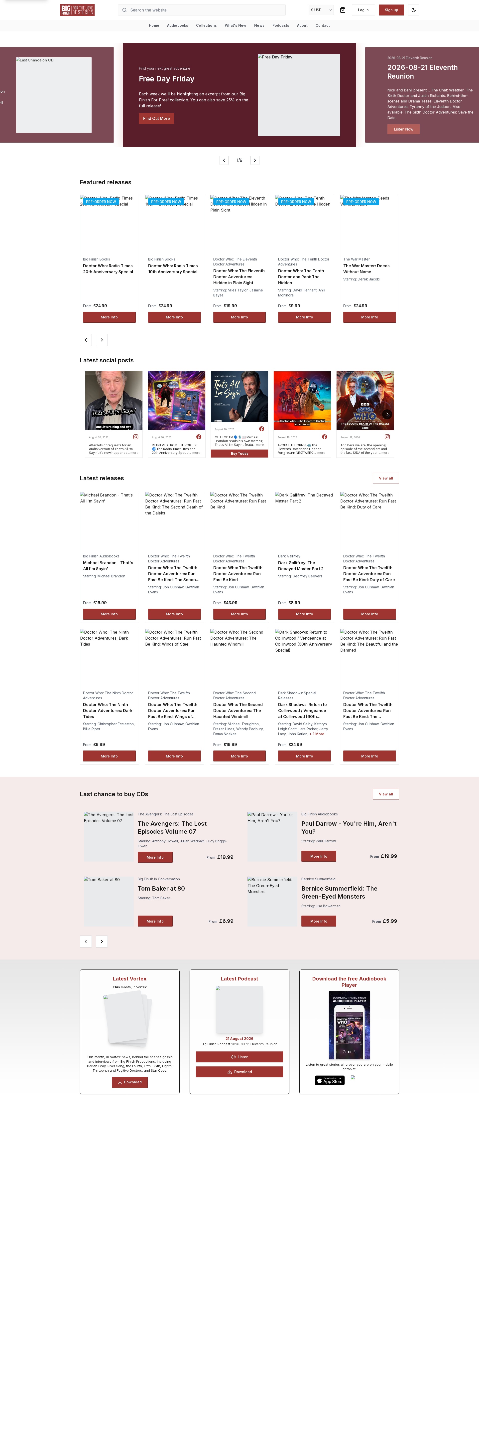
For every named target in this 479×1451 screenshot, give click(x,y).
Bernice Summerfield (318, 879)
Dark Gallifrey (289, 556)
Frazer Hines (223, 729)
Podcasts (280, 25)
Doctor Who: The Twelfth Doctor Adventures (169, 558)
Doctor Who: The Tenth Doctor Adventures (303, 261)
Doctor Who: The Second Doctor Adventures (234, 695)
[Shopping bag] (343, 10)
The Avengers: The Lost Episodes (166, 814)
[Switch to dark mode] (413, 9)
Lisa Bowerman (328, 906)
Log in (363, 10)
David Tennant (305, 290)
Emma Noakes (225, 734)
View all (386, 478)
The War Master (356, 259)
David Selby (302, 724)
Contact (323, 25)
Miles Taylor (237, 290)
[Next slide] (254, 160)
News (259, 25)
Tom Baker (161, 898)
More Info (109, 317)
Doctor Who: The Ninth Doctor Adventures (108, 695)
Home (154, 25)
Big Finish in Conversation (159, 879)
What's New (235, 25)
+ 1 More (316, 734)
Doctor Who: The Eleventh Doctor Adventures (235, 261)
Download (133, 1082)
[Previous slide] (224, 160)
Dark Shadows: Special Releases (297, 695)
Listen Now (403, 129)
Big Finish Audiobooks (101, 556)
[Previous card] (86, 340)
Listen (243, 1057)
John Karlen (297, 734)
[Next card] (102, 340)
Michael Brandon (111, 576)
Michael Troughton (243, 724)
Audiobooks (177, 25)
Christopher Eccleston (116, 724)
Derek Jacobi (369, 279)
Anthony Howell (165, 841)
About (302, 25)
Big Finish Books (96, 259)
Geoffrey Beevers (307, 576)
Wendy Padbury (249, 729)
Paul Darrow (326, 841)
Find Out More (156, 118)
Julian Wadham (192, 841)
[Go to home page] (77, 10)
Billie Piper (91, 729)
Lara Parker (308, 729)
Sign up (391, 10)
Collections (206, 25)
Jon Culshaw (173, 587)
